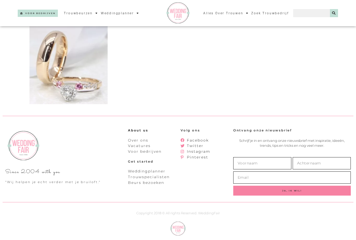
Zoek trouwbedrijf (270, 13)
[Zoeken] (334, 13)
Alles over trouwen (223, 13)
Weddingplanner (117, 13)
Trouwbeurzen (78, 13)
